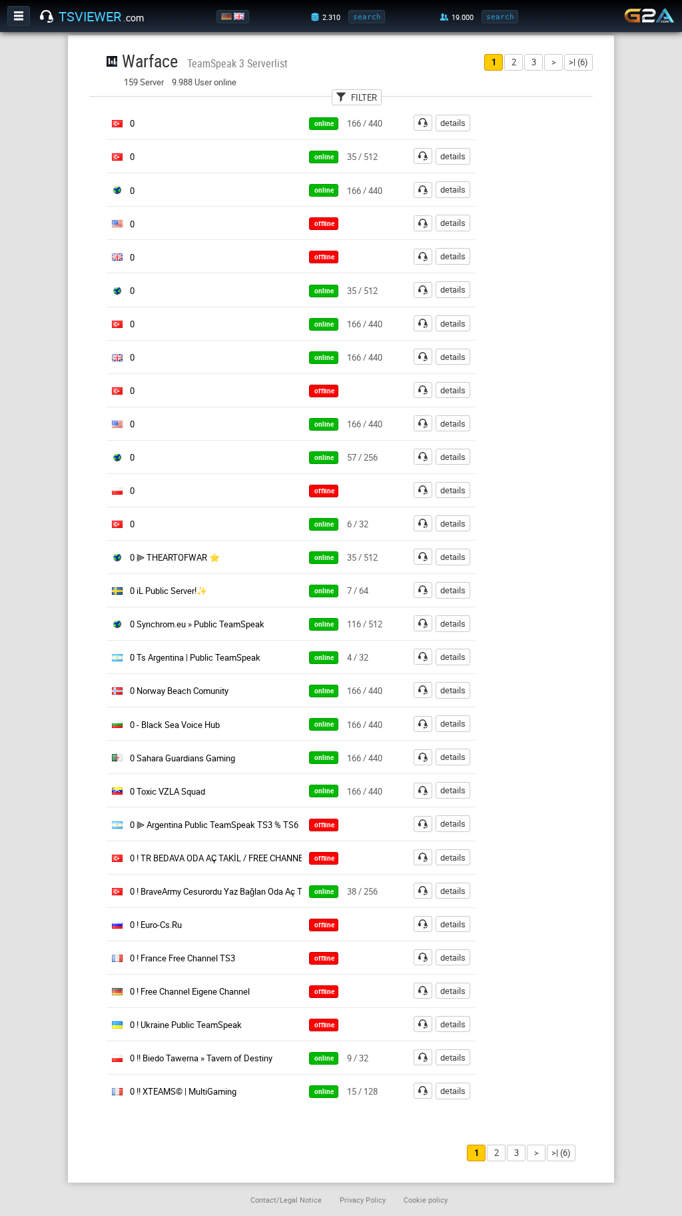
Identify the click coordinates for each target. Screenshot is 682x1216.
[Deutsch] (227, 17)
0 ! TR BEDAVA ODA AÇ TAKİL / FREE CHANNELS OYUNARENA (247, 858)
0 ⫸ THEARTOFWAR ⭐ (175, 557)
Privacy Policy (363, 1200)
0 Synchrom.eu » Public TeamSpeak (197, 624)
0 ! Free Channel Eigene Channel (190, 991)
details (453, 123)
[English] (240, 17)
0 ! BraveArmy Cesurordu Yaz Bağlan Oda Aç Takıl (223, 891)
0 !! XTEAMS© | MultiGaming (183, 1091)
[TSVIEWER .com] (46, 16)
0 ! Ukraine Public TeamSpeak (186, 1025)
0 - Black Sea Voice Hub (175, 725)
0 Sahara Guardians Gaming (182, 758)
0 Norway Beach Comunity (179, 691)
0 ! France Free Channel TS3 (182, 958)
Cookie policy (426, 1200)
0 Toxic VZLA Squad (167, 791)
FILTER (364, 97)
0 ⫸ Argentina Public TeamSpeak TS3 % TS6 (214, 825)
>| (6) (578, 62)
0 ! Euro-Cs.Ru (156, 925)
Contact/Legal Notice (286, 1200)
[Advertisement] (553, 314)
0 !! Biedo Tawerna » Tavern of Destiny (201, 1058)
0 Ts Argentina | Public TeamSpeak (195, 657)
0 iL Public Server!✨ (168, 591)
